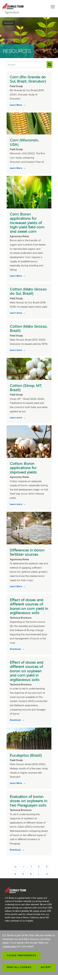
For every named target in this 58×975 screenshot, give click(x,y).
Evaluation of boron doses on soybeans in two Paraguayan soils (28, 800)
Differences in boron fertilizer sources (27, 552)
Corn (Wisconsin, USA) (24, 142)
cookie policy (9, 946)
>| (47, 874)
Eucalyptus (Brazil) (26, 755)
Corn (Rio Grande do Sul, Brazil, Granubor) (28, 79)
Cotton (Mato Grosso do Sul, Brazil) (28, 291)
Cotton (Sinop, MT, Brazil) (26, 387)
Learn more (16, 313)
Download (15, 649)
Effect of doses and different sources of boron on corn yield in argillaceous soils (29, 606)
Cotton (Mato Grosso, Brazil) (28, 328)
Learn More (16, 105)
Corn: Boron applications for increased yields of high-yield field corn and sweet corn (27, 223)
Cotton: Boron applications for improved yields (24, 467)
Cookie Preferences (21, 955)
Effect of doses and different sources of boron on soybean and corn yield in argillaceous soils (26, 671)
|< (16, 866)
